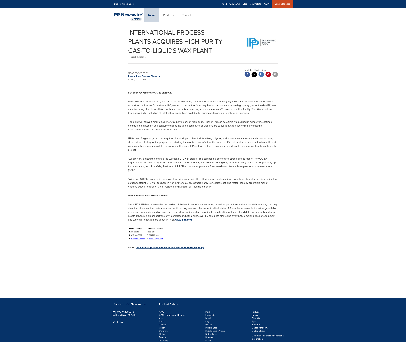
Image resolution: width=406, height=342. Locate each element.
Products (168, 15)
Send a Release (282, 4)
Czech (162, 327)
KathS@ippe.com (138, 238)
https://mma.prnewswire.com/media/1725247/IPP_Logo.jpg (170, 247)
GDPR (267, 4)
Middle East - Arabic (215, 331)
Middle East (211, 327)
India (207, 312)
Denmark (163, 331)
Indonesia (210, 315)
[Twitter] (114, 322)
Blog (245, 4)
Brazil (161, 321)
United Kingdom (260, 327)
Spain (254, 321)
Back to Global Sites (124, 4)
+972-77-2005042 (125, 312)
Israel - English (138, 57)
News (151, 15)
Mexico (208, 324)
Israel (208, 318)
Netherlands (211, 334)
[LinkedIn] (122, 322)
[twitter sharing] (254, 75)
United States (258, 331)
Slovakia (256, 318)
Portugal (256, 312)
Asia (161, 318)
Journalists (255, 4)
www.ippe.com (183, 219)
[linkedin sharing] (261, 75)
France (162, 337)
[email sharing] (275, 75)
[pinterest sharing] (268, 75)
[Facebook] (117, 322)
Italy (207, 321)
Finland (162, 334)
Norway (209, 337)
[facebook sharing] (247, 75)
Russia (255, 315)
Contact (186, 15)
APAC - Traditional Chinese (172, 315)
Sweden (256, 324)
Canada (162, 324)
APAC (161, 312)
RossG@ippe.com (156, 238)
